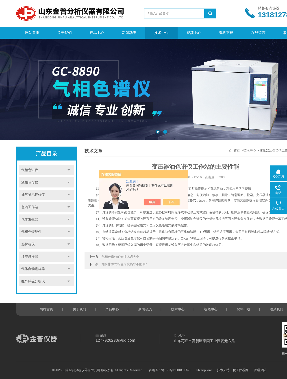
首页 (237, 150)
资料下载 (226, 33)
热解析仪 (28, 244)
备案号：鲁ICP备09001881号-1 (170, 370)
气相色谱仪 (29, 170)
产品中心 (97, 33)
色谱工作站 (29, 207)
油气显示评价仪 (33, 194)
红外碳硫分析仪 (33, 281)
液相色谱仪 (29, 182)
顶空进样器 (29, 256)
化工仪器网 (240, 370)
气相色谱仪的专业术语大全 (120, 257)
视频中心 (194, 33)
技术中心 (161, 33)
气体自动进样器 (33, 269)
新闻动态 (129, 33)
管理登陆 (260, 370)
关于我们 (64, 33)
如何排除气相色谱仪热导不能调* (124, 264)
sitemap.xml (204, 370)
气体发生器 (29, 219)
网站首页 (32, 33)
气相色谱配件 (31, 232)
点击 (68, 170)
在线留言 (258, 33)
